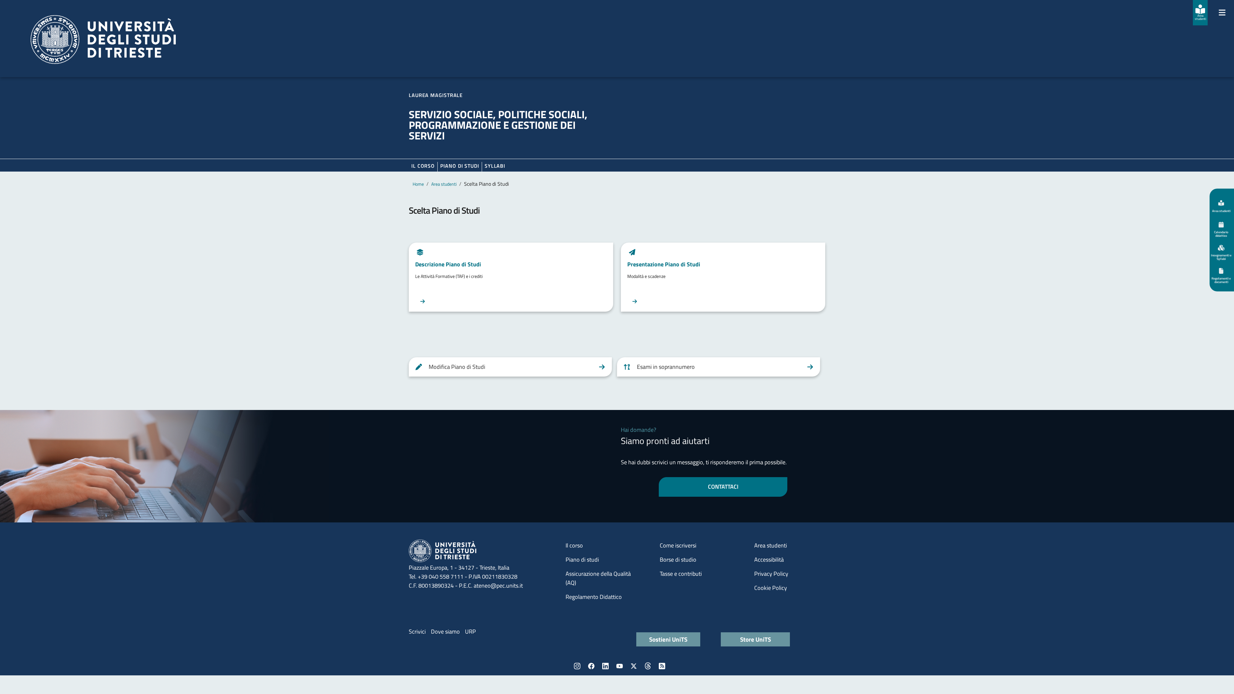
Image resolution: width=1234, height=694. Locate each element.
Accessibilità (769, 559)
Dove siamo (445, 631)
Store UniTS (755, 639)
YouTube (619, 666)
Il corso (423, 166)
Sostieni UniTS (668, 639)
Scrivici (417, 631)
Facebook (591, 666)
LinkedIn (605, 666)
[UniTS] (103, 39)
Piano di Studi (459, 166)
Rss (661, 666)
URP (470, 631)
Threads (647, 666)
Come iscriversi (678, 545)
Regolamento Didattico (594, 596)
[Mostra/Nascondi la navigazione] (1222, 12)
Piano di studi (582, 559)
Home (418, 184)
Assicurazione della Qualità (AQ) (598, 578)
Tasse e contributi (681, 573)
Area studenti (444, 184)
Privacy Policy (771, 573)
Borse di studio (678, 559)
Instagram (577, 666)
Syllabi (495, 166)
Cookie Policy (770, 587)
